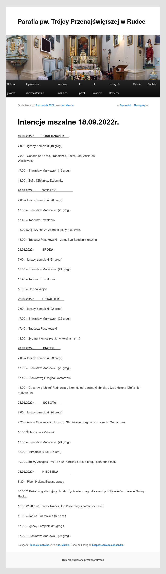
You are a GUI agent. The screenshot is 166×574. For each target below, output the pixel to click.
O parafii (82, 88)
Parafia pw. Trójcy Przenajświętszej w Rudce (82, 21)
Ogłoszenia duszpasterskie (35, 88)
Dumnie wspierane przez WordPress (83, 560)
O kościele (97, 88)
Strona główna (11, 88)
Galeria (137, 84)
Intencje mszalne (62, 88)
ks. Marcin (67, 105)
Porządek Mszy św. (114, 88)
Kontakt (152, 84)
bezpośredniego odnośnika (107, 545)
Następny (141, 105)
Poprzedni (123, 105)
